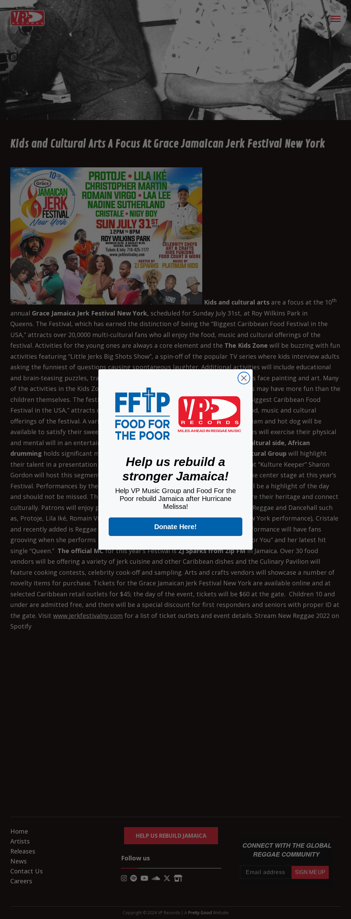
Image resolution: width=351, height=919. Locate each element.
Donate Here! (175, 526)
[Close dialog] (244, 378)
